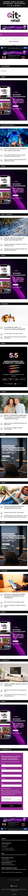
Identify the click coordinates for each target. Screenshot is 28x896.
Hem (1, 38)
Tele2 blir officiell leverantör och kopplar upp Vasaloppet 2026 (14, 238)
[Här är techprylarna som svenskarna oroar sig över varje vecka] (14, 137)
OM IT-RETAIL (20, 1)
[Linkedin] (13, 5)
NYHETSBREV (6, 1)
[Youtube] (15, 5)
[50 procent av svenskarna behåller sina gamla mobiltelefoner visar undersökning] (14, 583)
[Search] (26, 34)
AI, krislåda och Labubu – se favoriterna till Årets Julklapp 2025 (14, 328)
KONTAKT (13, 1)
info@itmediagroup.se (10, 850)
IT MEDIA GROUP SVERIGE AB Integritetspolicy (11, 872)
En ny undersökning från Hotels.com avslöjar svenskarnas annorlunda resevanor (14, 155)
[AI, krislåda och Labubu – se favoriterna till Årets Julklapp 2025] (14, 316)
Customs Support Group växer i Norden (13, 333)
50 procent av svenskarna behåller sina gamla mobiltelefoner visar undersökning (14, 595)
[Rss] (20, 5)
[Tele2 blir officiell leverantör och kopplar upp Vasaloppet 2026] (14, 227)
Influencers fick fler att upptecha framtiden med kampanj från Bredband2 (15, 249)
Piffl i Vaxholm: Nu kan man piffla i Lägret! (14, 602)
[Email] (18, 5)
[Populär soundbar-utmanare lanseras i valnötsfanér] (14, 673)
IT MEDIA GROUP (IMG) (19, 3)
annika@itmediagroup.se (10, 861)
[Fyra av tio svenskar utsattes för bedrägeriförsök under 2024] (14, 495)
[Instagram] (9, 5)
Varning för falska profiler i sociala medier (14, 512)
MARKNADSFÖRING (8, 3)
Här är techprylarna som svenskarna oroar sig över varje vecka (15, 149)
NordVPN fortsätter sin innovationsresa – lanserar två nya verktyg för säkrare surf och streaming (16, 516)
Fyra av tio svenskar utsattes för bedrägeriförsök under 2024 (14, 507)
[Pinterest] (11, 5)
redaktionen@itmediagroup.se (8, 864)
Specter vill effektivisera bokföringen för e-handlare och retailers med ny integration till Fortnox (15, 416)
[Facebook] (7, 5)
